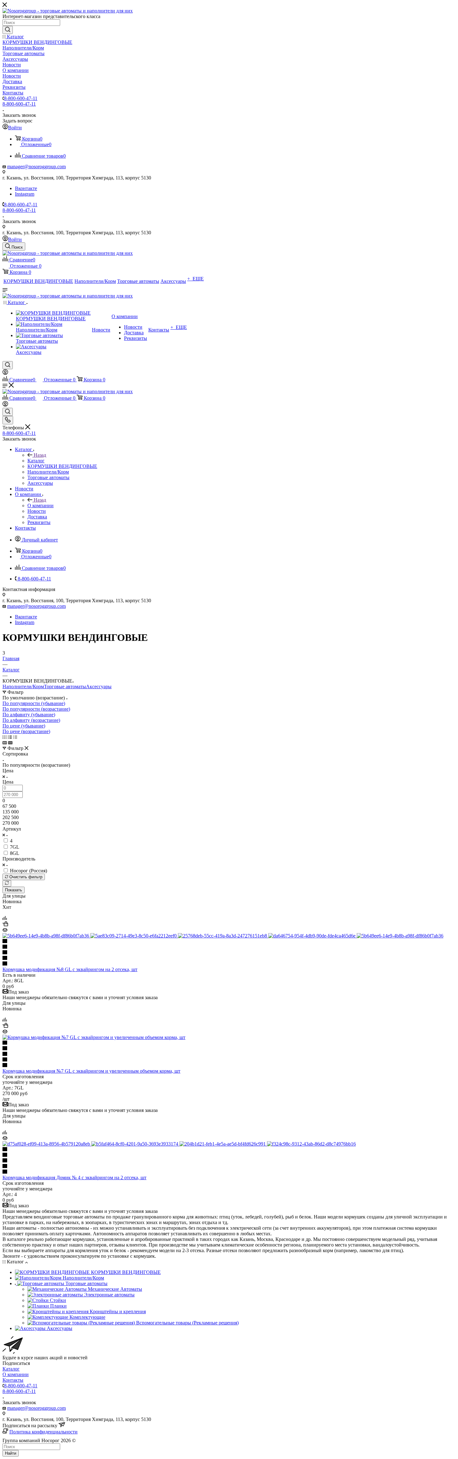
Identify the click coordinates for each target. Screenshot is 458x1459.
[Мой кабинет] (5, 373)
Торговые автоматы (65, 686)
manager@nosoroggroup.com (36, 166)
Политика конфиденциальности (43, 1431)
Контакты (12, 1380)
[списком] (10, 737)
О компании (40, 505)
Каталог (36, 460)
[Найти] (7, 30)
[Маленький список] (4, 742)
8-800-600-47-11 (20, 98)
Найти (10, 1453)
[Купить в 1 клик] (5, 924)
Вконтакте (26, 188)
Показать (13, 890)
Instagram (24, 194)
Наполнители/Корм (23, 686)
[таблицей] (15, 737)
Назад (40, 455)
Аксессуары (99, 686)
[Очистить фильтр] (6, 883)
